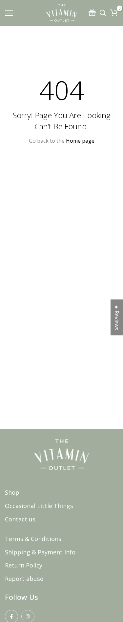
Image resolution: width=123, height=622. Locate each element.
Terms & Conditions (33, 539)
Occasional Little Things (39, 506)
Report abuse (24, 578)
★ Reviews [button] (116, 317)
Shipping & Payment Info (40, 552)
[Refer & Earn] (93, 12)
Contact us (20, 519)
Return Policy (23, 565)
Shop (12, 492)
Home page (80, 140)
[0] (113, 12)
